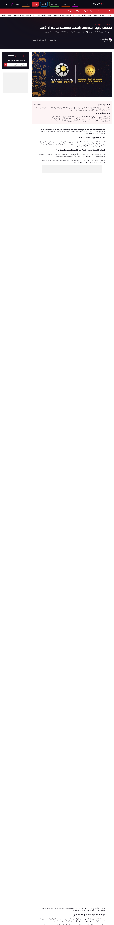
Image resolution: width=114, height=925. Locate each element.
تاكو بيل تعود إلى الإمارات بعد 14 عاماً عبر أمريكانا (71, 15)
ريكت (77, 11)
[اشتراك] (5, 64)
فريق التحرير (104, 39)
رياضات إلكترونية (87, 11)
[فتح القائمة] (3, 4)
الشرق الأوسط (96, 25)
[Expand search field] (7, 4)
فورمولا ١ (69, 11)
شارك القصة (53, 40)
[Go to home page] (101, 4)
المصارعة (98, 11)
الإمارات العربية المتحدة (105, 25)
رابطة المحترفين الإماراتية (94, 129)
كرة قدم (107, 11)
